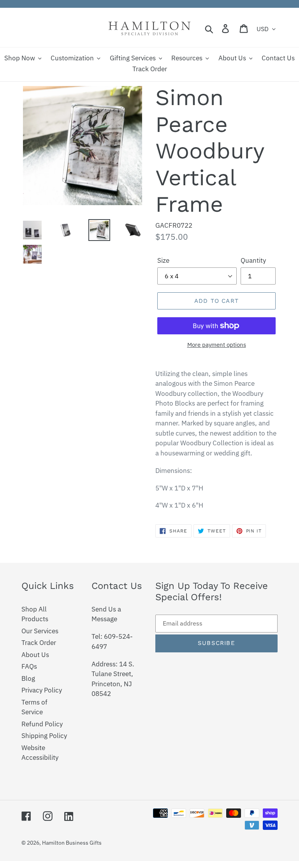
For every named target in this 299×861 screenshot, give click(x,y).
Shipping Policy (44, 735)
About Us (35, 654)
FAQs (29, 666)
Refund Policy (42, 724)
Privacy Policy (41, 690)
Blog (28, 678)
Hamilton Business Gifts (72, 842)
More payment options (216, 344)
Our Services (39, 631)
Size (163, 260)
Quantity (253, 260)
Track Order (38, 642)
